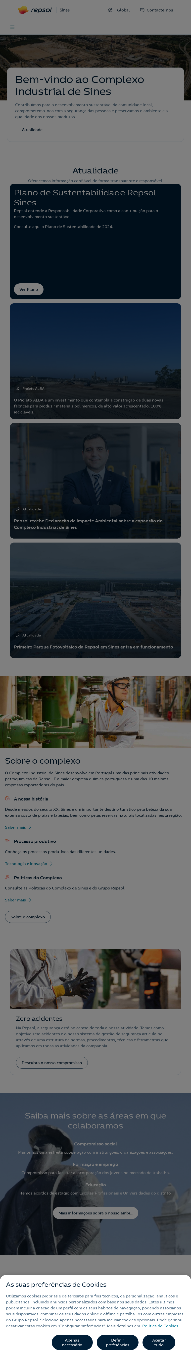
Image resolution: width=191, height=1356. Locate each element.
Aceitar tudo (159, 1342)
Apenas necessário (72, 1342)
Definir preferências (117, 1342)
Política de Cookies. (160, 1325)
